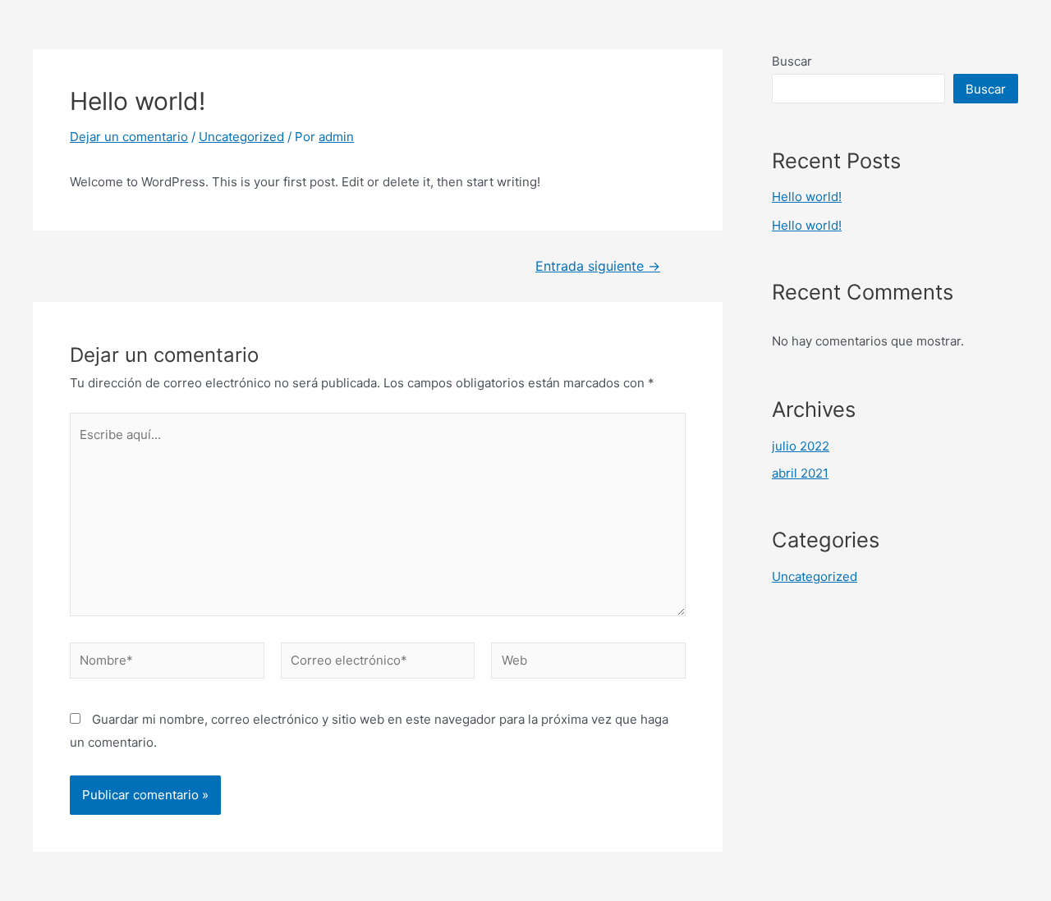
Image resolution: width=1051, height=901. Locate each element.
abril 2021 (800, 473)
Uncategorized (241, 136)
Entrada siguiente (597, 266)
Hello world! (807, 196)
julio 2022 (800, 446)
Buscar (792, 61)
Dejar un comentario (129, 136)
